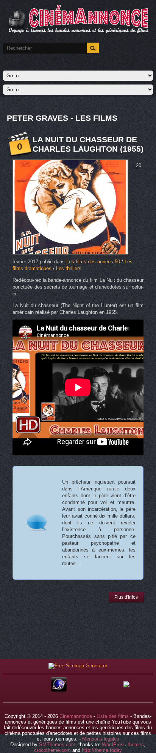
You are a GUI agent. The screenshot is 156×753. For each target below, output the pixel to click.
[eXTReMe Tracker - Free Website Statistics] (59, 690)
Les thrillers (68, 268)
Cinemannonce (75, 716)
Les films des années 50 (93, 261)
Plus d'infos (126, 597)
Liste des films (113, 716)
